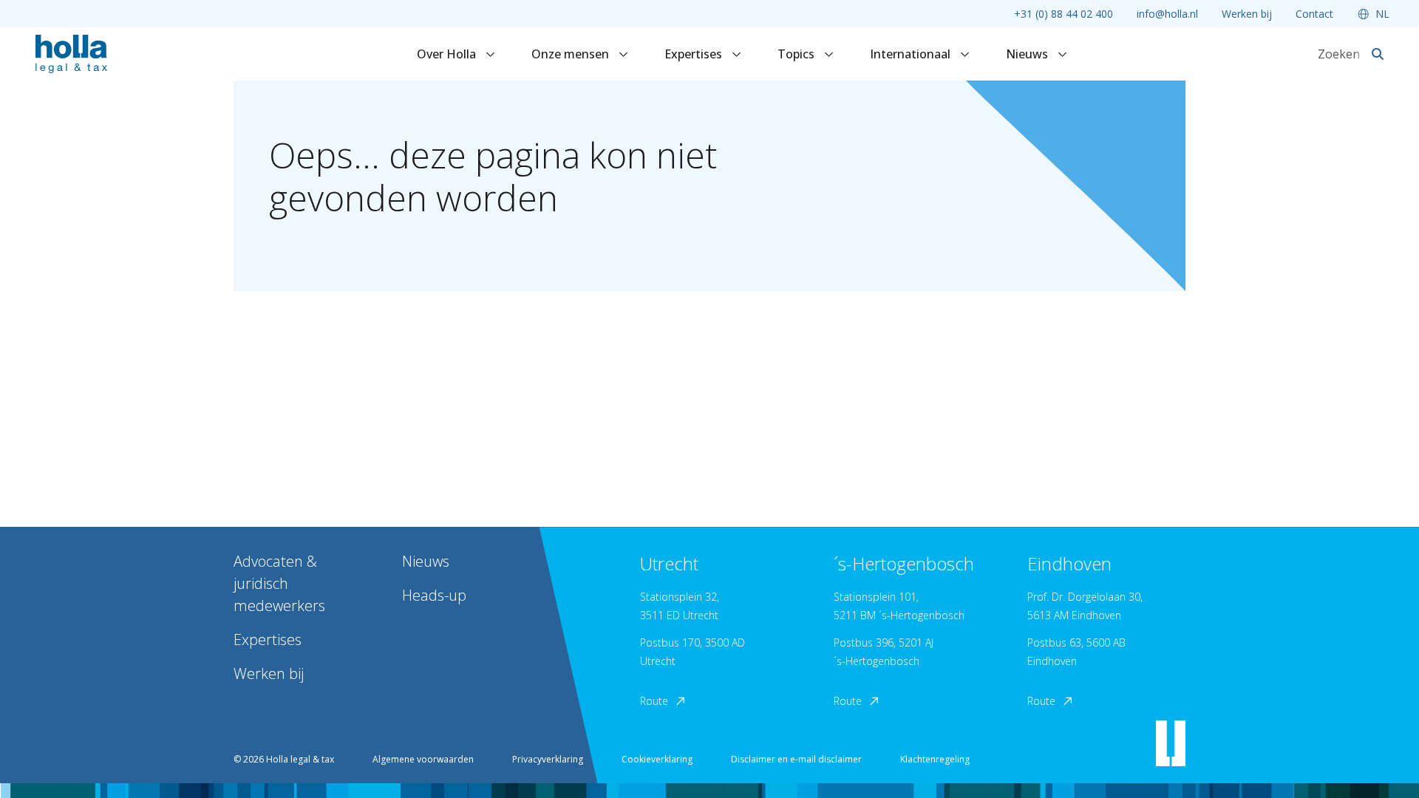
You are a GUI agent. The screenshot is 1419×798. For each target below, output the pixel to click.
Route (654, 701)
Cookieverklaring (657, 759)
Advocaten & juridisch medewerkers (279, 583)
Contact (1314, 14)
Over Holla (448, 54)
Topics (797, 54)
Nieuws (1028, 54)
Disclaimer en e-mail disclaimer (796, 759)
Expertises (694, 54)
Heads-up (434, 595)
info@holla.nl (1167, 14)
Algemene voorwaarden (423, 759)
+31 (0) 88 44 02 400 (1063, 14)
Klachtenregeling (935, 759)
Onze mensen (571, 54)
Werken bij (1247, 14)
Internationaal (911, 54)
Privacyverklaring (547, 759)
